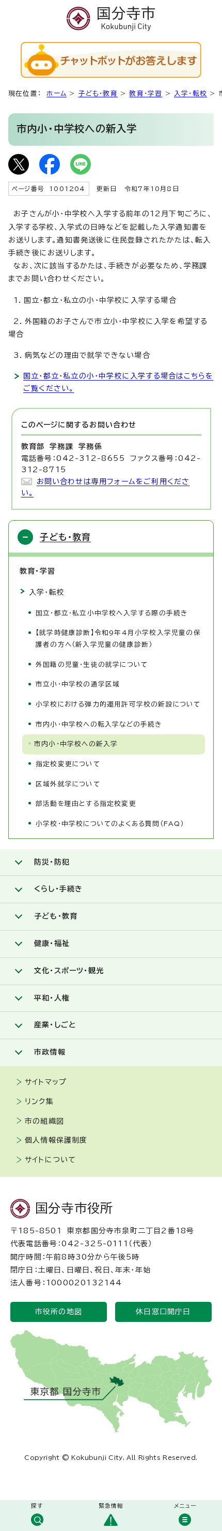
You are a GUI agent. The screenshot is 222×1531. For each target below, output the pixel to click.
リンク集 (39, 1101)
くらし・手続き (58, 888)
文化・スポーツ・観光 (69, 970)
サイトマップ (46, 1082)
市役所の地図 (58, 1311)
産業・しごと (55, 1024)
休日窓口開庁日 (163, 1311)
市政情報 (50, 1052)
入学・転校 (190, 93)
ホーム (56, 93)
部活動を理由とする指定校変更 (86, 803)
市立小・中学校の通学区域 (78, 684)
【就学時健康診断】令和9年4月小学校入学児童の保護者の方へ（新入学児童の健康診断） (118, 638)
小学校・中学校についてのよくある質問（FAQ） (110, 823)
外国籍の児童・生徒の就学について (92, 664)
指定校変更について (68, 764)
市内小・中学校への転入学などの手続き (99, 724)
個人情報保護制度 (56, 1140)
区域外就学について (68, 784)
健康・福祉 (52, 943)
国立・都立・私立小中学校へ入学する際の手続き (111, 613)
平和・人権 (52, 998)
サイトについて (50, 1159)
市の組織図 (44, 1121)
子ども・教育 (98, 93)
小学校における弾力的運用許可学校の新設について (118, 704)
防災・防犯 (52, 862)
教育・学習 (145, 93)
